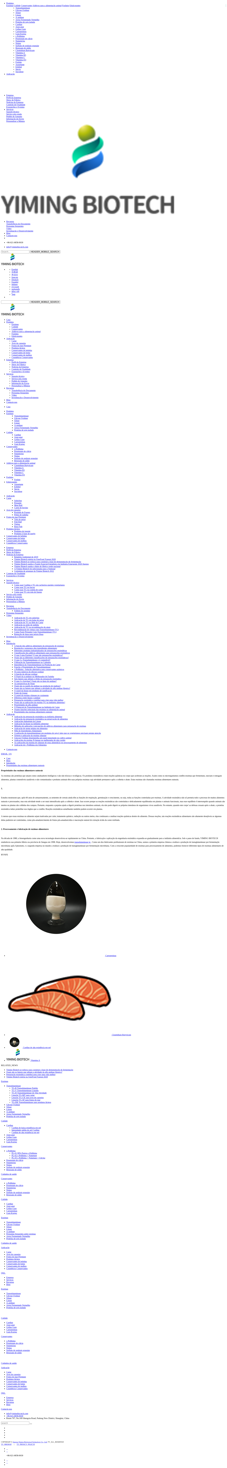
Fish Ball (18, 522)
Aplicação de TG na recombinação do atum (32, 627)
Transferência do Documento (18, 224)
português (16, 289)
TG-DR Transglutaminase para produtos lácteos (31, 1102)
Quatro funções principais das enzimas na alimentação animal (39, 709)
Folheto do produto (22, 611)
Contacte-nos (11, 236)
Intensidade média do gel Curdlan (25, 1130)
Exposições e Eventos (15, 107)
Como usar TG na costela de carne (28, 590)
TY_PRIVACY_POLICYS (26, 1444)
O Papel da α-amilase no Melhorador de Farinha (34, 676)
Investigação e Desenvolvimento (19, 231)
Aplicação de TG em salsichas (26, 618)
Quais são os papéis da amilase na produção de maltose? (37, 686)
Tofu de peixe (20, 519)
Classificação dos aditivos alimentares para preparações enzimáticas (42, 653)
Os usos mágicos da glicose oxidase (29, 672)
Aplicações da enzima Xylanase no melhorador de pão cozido (39, 740)
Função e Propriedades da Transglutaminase (32, 667)
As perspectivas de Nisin (24, 683)
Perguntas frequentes (15, 226)
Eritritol (19, 67)
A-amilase (20, 17)
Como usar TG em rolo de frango (28, 592)
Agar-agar (20, 27)
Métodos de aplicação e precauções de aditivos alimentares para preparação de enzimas (50, 726)
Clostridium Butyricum (25, 50)
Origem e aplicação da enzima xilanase (30, 735)
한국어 (15, 275)
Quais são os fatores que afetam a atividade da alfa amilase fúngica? (42, 688)
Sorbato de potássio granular (27, 46)
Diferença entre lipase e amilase (27, 698)
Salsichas (18, 500)
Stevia (18, 69)
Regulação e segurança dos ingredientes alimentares (35, 648)
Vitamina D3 (21, 60)
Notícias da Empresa (14, 102)
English (15, 269)
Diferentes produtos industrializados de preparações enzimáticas (40, 650)
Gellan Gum (21, 29)
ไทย (13, 294)
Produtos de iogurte (22, 531)
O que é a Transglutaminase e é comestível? (32, 660)
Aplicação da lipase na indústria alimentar (31, 724)
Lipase (18, 15)
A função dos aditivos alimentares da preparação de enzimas (39, 646)
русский (15, 287)
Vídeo (8, 228)
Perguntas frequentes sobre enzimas (21, 1234)
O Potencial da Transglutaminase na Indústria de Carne (37, 707)
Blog (8, 233)
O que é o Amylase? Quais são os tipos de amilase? (35, 681)
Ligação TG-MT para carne (23, 1095)
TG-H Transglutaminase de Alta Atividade (29, 1093)
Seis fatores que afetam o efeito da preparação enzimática (37, 679)
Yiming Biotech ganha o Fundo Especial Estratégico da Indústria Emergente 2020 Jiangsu (51, 564)
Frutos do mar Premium (21, 346)
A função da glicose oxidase (25, 674)
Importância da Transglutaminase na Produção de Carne (37, 665)
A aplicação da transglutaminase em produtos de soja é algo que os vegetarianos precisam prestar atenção (57, 733)
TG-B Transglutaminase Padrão (25, 1088)
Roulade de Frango (22, 512)
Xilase (18, 13)
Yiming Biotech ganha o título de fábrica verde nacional (37, 566)
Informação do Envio (15, 119)
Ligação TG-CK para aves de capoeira (28, 1097)
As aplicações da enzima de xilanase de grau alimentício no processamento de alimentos (50, 742)
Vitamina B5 (21, 55)
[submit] (31, 1423)
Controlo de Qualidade (15, 105)
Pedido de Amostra (14, 116)
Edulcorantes (75, 5)
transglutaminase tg (82, 842)
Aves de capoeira (19, 343)
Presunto (17, 503)
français (15, 277)
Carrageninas (21, 31)
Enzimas (9, 5)
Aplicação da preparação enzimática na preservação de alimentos (41, 719)
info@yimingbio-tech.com (17, 247)
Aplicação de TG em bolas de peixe (29, 620)
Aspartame (20, 64)
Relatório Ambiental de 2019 (26, 557)
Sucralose (20, 72)
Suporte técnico (12, 112)
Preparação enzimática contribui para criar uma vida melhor (38, 700)
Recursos (10, 221)
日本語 (15, 272)
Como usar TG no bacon (24, 587)
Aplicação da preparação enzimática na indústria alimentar (38, 717)
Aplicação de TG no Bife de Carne (28, 622)
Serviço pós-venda (14, 114)
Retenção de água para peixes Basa (28, 634)
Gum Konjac (21, 34)
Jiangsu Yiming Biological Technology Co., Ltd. (30, 1442)
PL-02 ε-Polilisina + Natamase (24, 1155)
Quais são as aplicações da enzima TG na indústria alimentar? (39, 702)
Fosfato (19, 62)
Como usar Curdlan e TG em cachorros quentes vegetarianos (39, 585)
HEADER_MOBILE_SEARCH (45, 252)
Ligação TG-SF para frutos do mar (26, 1100)
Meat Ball (18, 505)
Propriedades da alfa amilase (26, 705)
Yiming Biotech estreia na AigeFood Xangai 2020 (35, 559)
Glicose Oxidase (22, 10)
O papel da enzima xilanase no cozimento (31, 695)
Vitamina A (20, 53)
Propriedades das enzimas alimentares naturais (33, 712)
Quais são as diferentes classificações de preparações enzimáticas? (41, 658)
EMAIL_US (6, 754)
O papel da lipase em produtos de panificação (33, 691)
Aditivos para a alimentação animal (47, 5)
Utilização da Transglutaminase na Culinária (32, 662)
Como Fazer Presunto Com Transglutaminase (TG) (35, 632)
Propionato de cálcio (24, 38)
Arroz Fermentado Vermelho (27, 20)
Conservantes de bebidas (22, 350)
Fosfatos (65, 5)
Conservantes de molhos (22, 355)
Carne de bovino (21, 508)
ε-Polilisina (20, 36)
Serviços (9, 109)
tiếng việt (15, 291)
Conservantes (26, 5)
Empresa (10, 95)
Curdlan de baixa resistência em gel (26, 1128)
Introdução (10, 643)
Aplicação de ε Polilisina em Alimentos (30, 745)
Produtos (10, 3)
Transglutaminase (23, 8)
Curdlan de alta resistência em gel (37, 1047)
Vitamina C (20, 57)
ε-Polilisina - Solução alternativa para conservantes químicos (39, 669)
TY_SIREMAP (6, 1444)
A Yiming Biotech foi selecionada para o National (34, 569)
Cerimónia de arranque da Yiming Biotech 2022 (34, 571)
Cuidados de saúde (9, 1174)
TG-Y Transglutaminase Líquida (25, 1090)
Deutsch (15, 280)
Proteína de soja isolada (25, 22)
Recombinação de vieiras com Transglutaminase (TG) (36, 629)
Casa (8, 320)
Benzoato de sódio (23, 48)
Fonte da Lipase (20, 693)
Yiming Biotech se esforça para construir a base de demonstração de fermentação (47, 562)
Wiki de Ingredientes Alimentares (28, 731)
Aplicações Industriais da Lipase (27, 721)
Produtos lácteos (18, 348)
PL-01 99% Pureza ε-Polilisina (24, 1153)
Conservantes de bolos (21, 353)
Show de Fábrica (13, 100)
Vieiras (17, 524)
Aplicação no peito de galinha (26, 625)
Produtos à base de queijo (24, 534)
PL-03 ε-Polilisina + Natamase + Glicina (28, 1158)
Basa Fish (18, 526)
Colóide (17, 5)
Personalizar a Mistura (15, 121)
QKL (3, 1273)
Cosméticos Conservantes (22, 357)
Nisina (18, 43)
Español (15, 282)
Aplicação (10, 74)
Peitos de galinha (21, 515)
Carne (14, 341)
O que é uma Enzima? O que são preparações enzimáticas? (38, 655)
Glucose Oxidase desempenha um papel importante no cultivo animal (42, 738)
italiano (15, 284)
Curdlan (19, 24)
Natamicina (20, 41)
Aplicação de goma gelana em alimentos (31, 728)
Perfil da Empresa (13, 97)
